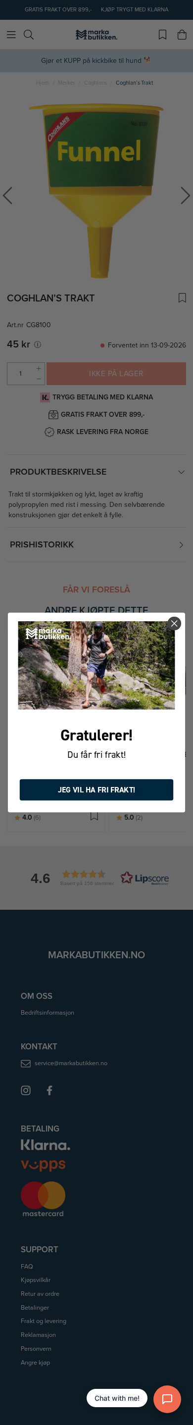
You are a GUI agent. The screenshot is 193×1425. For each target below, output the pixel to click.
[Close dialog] (174, 624)
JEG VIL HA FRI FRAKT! (97, 790)
